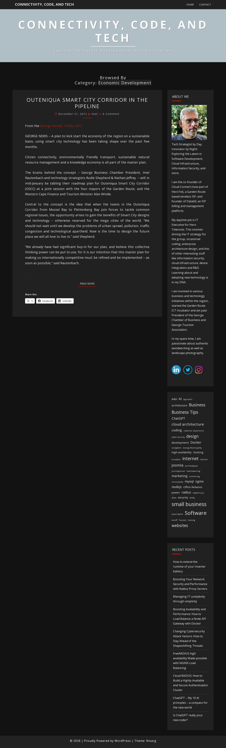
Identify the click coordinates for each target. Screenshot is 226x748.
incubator (176, 459)
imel (94, 114)
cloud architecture (188, 424)
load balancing (193, 471)
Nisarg (151, 741)
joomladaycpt (191, 466)
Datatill (191, 201)
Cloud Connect (181, 187)
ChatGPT (178, 418)
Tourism (182, 520)
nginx (199, 481)
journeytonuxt (178, 471)
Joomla (177, 465)
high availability (182, 452)
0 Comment (111, 114)
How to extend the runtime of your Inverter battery (189, 566)
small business (189, 504)
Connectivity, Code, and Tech (44, 4)
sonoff (174, 520)
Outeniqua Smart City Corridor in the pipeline (87, 103)
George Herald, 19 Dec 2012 (61, 126)
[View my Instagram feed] (199, 371)
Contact (205, 4)
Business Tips (185, 412)
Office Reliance (192, 487)
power (176, 492)
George (199, 315)
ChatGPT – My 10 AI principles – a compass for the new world (190, 702)
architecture (179, 405)
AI (180, 399)
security (183, 497)
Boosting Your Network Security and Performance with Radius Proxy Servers (190, 584)
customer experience (193, 430)
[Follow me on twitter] (187, 371)
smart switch (177, 514)
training (191, 520)
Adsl (174, 399)
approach (187, 399)
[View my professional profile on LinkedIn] (176, 371)
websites (180, 525)
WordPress (123, 741)
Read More (88, 283)
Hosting (198, 452)
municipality (177, 482)
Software (196, 512)
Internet (190, 458)
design (192, 436)
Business (197, 405)
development (180, 442)
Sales (174, 497)
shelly (192, 497)
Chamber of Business (186, 320)
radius (186, 492)
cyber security (178, 437)
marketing (180, 476)
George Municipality (192, 448)
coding (177, 430)
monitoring (194, 476)
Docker (195, 442)
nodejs (177, 487)
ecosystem (176, 448)
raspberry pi (198, 493)
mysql (189, 481)
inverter (204, 459)
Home (190, 4)
